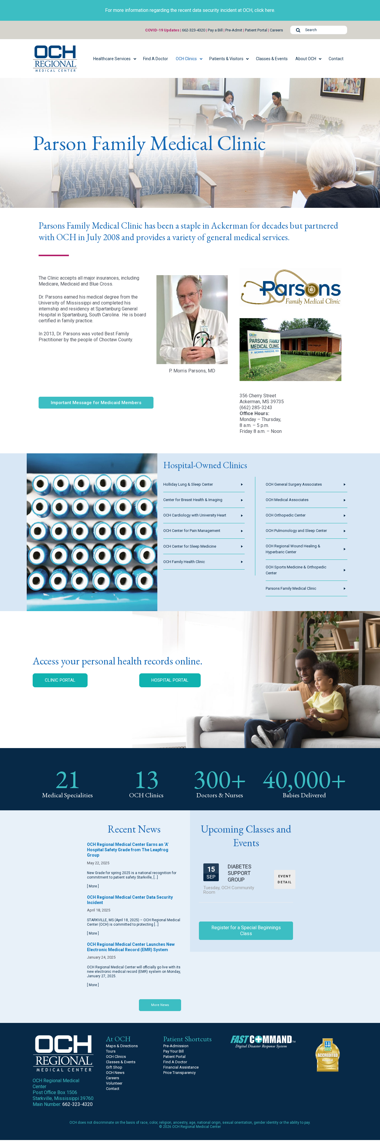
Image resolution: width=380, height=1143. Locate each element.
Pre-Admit (233, 30)
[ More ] (93, 886)
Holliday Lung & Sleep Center (188, 484)
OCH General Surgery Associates (294, 484)
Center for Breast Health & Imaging (192, 500)
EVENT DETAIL (285, 879)
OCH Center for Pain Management (191, 530)
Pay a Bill (215, 30)
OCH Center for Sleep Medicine (189, 546)
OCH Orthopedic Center (285, 515)
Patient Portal (256, 30)
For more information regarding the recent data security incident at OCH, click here (189, 10)
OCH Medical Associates (287, 500)
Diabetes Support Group (239, 872)
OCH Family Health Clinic (184, 561)
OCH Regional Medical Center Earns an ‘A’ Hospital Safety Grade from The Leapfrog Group (128, 849)
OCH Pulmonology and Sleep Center (296, 530)
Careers (276, 30)
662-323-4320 (193, 30)
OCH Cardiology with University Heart (194, 515)
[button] (114, 58)
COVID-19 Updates (162, 30)
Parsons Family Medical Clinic (291, 588)
